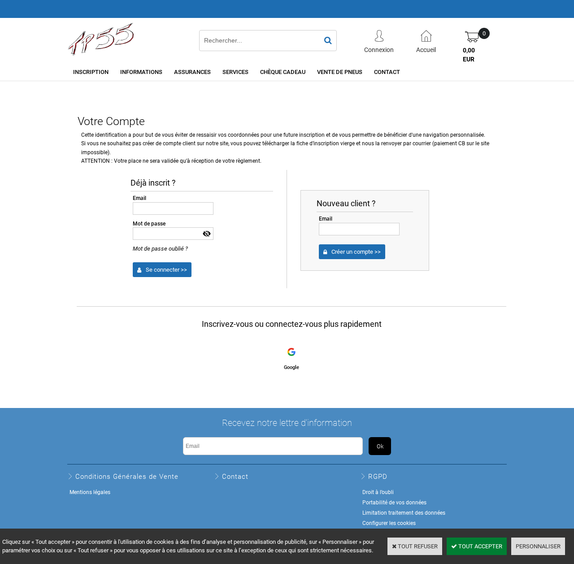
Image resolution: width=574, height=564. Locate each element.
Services (235, 72)
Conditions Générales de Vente (126, 476)
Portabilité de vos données (394, 502)
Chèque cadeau (282, 72)
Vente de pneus (339, 72)
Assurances (192, 72)
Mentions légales (90, 491)
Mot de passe (149, 223)
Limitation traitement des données (403, 512)
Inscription (91, 72)
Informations (141, 72)
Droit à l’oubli (378, 491)
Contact (387, 72)
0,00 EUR (469, 54)
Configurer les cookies (389, 522)
